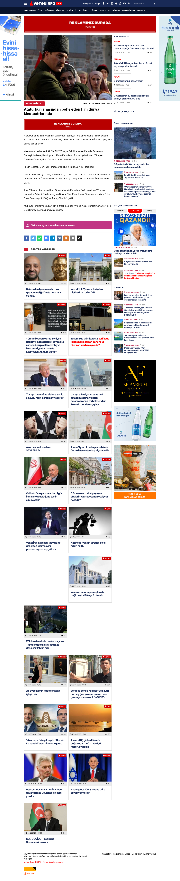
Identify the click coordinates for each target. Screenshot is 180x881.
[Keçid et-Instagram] (112, 3)
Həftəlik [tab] (135, 211)
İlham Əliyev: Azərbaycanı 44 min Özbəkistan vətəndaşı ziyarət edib (90, 449)
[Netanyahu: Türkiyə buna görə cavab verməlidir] (90, 770)
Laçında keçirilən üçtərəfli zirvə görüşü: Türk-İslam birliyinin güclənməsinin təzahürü (138, 297)
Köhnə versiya (149, 854)
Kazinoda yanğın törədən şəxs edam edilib (88, 544)
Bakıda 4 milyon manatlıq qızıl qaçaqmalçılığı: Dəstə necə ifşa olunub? (43, 292)
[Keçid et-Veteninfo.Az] (46, 3)
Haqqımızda (118, 854)
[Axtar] (154, 3)
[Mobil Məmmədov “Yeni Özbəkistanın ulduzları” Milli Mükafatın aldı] (118, 348)
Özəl (40, 10)
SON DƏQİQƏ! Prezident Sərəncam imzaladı (40, 840)
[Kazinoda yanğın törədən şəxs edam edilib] (90, 523)
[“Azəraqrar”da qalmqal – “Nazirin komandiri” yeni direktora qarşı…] (45, 720)
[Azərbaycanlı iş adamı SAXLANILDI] (45, 427)
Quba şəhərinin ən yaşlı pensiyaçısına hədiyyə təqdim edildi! (133, 252)
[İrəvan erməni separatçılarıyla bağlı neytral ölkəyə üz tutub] (90, 572)
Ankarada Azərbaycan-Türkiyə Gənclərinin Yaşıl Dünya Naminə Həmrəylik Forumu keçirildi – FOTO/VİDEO (138, 311)
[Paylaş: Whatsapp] (39, 238)
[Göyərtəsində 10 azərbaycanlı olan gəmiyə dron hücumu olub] (135, 143)
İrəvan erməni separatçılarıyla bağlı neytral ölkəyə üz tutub (87, 594)
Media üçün (137, 854)
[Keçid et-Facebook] (103, 3)
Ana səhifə (30, 10)
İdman (103, 10)
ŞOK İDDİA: (139, 275)
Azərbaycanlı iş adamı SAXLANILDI (38, 449)
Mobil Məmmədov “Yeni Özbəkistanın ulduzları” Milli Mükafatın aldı (136, 350)
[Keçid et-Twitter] (107, 3)
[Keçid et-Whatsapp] (120, 3)
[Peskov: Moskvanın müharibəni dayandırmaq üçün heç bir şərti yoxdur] (45, 770)
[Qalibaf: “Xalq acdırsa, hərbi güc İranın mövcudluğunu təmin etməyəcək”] (45, 473)
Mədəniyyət (128, 10)
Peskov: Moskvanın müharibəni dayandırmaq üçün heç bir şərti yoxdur (44, 793)
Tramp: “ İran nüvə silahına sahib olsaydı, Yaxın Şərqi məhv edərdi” (45, 396)
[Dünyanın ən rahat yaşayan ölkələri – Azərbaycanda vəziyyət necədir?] (90, 473)
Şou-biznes (114, 10)
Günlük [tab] (120, 211)
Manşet (107, 305)
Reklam (117, 77)
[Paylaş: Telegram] (53, 238)
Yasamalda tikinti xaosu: (90, 342)
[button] (79, 238)
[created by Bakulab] (90, 873)
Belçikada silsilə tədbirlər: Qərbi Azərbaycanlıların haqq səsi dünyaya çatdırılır (138, 325)
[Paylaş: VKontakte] (59, 238)
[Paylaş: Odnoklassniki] (66, 238)
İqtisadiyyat (82, 10)
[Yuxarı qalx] (172, 873)
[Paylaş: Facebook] (26, 238)
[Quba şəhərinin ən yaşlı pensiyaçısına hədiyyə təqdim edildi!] (135, 230)
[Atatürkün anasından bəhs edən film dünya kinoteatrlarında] (68, 67)
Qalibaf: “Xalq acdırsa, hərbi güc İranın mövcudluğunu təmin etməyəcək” (44, 496)
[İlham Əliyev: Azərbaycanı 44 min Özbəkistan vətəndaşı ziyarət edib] (90, 427)
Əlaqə (127, 854)
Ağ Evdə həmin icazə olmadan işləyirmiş (43, 692)
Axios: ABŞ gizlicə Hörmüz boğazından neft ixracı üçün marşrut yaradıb (86, 743)
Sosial (70, 10)
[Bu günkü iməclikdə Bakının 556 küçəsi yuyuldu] (118, 262)
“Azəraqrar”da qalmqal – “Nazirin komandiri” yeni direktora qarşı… (45, 742)
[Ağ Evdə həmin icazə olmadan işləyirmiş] (45, 671)
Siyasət (60, 10)
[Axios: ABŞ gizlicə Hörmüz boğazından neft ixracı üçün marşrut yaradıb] (90, 720)
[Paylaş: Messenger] (46, 238)
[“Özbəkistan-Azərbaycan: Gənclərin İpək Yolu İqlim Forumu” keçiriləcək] (118, 335)
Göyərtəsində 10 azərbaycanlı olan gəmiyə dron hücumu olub (131, 97)
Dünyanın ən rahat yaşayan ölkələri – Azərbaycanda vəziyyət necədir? (89, 496)
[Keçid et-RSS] (129, 3)
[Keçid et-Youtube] (124, 3)
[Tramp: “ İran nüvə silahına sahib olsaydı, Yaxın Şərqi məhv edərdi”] (45, 375)
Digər (140, 10)
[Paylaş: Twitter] (33, 238)
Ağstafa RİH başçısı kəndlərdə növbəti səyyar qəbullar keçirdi (133, 65)
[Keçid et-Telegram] (116, 3)
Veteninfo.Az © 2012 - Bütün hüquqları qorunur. (43, 862)
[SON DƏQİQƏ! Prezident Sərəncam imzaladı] (45, 819)
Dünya (94, 10)
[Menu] (27, 3)
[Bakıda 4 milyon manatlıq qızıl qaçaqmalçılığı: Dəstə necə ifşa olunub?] (45, 269)
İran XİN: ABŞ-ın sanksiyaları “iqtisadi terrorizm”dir (87, 291)
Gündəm (49, 10)
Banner (63, 255)
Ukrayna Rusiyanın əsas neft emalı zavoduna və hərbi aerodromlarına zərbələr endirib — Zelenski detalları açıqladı (90, 399)
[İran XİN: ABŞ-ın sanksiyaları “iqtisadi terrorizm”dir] (90, 269)
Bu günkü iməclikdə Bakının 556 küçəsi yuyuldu (138, 262)
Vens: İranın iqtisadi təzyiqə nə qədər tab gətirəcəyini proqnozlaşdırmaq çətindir (43, 546)
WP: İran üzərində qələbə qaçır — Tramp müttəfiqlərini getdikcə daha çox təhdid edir (45, 644)
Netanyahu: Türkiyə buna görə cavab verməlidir (88, 791)
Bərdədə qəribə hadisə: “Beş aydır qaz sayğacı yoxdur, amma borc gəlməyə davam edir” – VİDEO (90, 694)
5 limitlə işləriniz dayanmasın (128, 80)
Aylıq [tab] (149, 211)
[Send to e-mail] (72, 238)
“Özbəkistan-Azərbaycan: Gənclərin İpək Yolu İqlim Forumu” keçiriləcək (139, 337)
